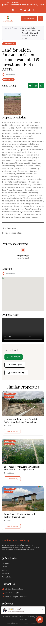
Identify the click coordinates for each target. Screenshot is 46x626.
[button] (30, 85)
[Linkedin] (13, 10)
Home (6, 28)
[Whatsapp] (33, 10)
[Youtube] (25, 10)
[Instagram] (21, 10)
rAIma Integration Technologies (28, 623)
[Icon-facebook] (17, 10)
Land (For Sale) (9, 393)
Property (15, 28)
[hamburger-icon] (40, 18)
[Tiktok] (29, 10)
